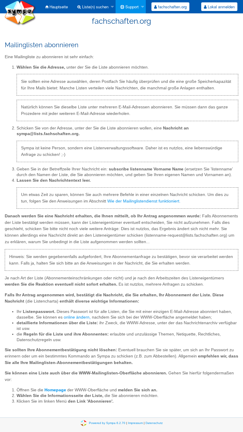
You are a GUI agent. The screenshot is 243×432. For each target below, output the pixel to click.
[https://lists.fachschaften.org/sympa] (20, 12)
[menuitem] (57, 6)
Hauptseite (58, 7)
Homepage (55, 390)
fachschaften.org (172, 7)
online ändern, (77, 317)
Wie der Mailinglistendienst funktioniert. (143, 201)
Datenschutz (154, 423)
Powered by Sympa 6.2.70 (107, 423)
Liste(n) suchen (94, 7)
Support (131, 7)
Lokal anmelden (221, 7)
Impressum (135, 423)
